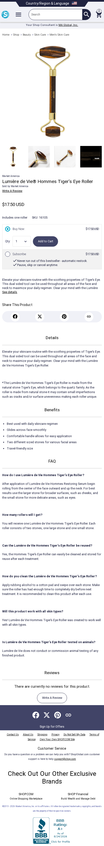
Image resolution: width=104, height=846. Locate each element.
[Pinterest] (64, 316)
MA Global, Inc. (68, 25)
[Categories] (18, 14)
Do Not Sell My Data (74, 734)
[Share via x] (47, 715)
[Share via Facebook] (36, 715)
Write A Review (12, 191)
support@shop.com (65, 759)
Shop (16, 34)
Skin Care (40, 34)
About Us (28, 734)
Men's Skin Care (59, 34)
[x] (39, 316)
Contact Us (13, 734)
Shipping (42, 734)
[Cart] (98, 14)
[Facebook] (15, 316)
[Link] (89, 316)
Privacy (55, 734)
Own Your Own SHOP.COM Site (57, 739)
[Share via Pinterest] (57, 715)
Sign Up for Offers (52, 726)
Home (5, 34)
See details (9, 292)
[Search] (86, 14)
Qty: (7, 241)
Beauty (27, 34)
